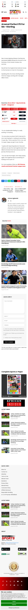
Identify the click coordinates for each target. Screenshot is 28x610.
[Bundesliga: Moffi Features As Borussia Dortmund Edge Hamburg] (14, 255)
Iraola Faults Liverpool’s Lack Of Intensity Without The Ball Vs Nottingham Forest (14, 286)
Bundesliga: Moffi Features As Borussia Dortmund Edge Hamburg (13, 264)
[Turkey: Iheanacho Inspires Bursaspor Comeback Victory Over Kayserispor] (5, 424)
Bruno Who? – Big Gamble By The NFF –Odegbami (8, 190)
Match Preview (22, 121)
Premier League (5, 121)
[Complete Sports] (15, 12)
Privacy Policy (4, 483)
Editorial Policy (4, 485)
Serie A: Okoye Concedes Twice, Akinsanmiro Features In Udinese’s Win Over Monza (13, 241)
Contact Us (4, 472)
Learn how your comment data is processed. (13, 348)
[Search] (23, 12)
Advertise (3, 474)
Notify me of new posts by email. (13, 337)
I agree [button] (14, 601)
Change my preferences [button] (14, 607)
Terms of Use (4, 476)
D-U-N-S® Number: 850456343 (9, 494)
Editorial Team (5, 478)
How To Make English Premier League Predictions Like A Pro (20, 190)
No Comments (6, 31)
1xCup (21, 18)
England (10, 173)
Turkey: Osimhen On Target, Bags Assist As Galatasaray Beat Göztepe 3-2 (18, 415)
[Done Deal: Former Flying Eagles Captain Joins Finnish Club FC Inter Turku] (5, 450)
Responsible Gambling (6, 492)
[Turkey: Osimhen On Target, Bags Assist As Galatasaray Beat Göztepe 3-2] (5, 415)
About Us (3, 469)
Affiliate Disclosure (6, 490)
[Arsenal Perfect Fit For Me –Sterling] (14, 48)
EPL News (4, 21)
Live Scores (6, 18)
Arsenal (4, 173)
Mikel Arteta (16, 173)
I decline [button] (14, 604)
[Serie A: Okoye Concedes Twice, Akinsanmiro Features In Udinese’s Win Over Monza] (14, 231)
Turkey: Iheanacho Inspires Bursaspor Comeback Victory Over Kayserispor (18, 424)
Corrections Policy (5, 488)
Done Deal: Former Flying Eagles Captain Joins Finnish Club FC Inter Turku (18, 450)
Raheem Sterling (6, 175)
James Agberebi (13, 198)
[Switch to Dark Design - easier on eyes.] (26, 12)
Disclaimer (4, 481)
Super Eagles (14, 18)
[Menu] (4, 12)
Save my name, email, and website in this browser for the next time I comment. (14, 329)
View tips (13, 123)
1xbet (22, 112)
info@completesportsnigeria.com (12, 542)
